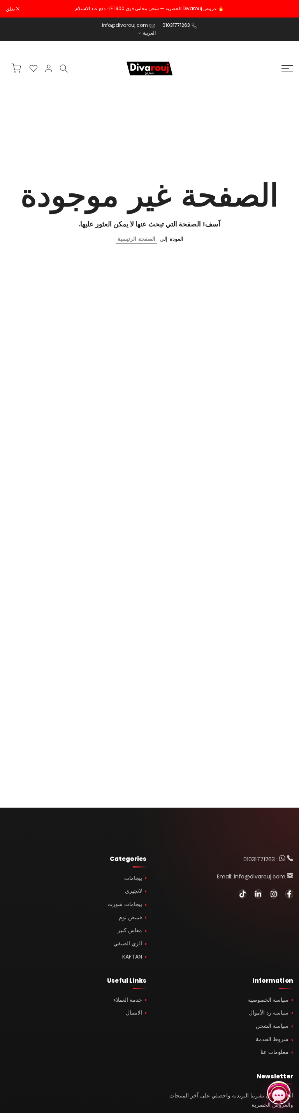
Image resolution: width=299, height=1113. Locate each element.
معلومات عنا (274, 1052)
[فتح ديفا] (278, 1092)
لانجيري (133, 891)
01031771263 (176, 25)
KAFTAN (132, 957)
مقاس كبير (130, 930)
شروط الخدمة (272, 1039)
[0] (33, 68)
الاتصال (134, 1013)
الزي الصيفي (127, 943)
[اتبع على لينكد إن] (258, 894)
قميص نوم (130, 917)
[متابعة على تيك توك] (242, 894)
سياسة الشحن (272, 1026)
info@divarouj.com (125, 25)
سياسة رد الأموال (268, 1013)
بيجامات (133, 878)
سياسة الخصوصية (268, 1000)
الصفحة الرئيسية (136, 239)
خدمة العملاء (127, 1000)
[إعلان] (149, 8)
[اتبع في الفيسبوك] (289, 894)
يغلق (285, 9)
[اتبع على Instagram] (274, 894)
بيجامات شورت (124, 904)
